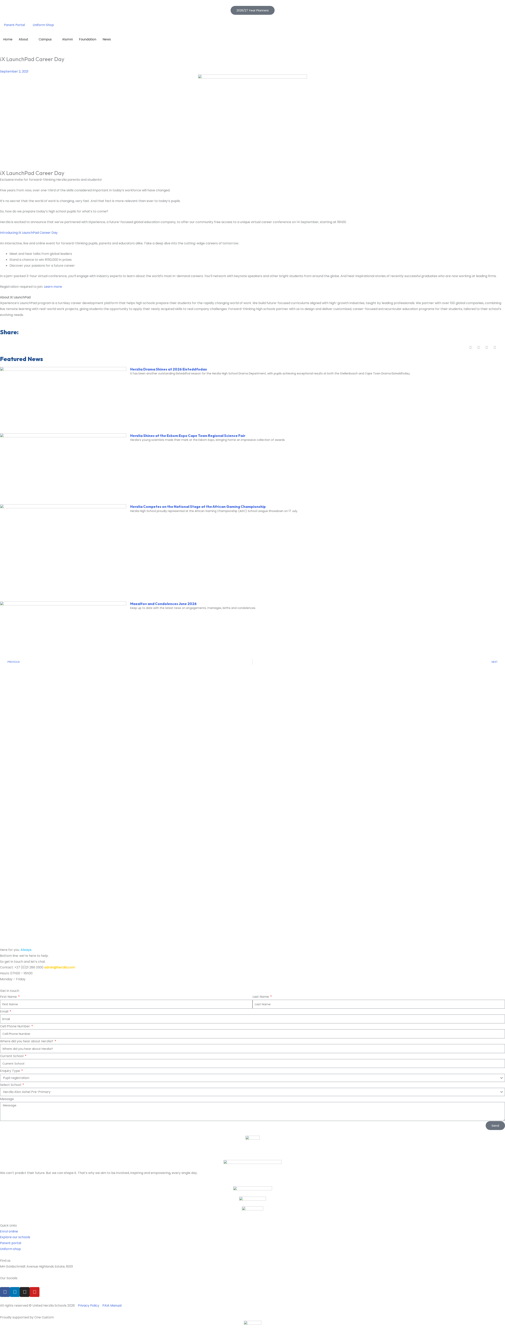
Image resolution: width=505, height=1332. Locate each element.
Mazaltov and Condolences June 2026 (163, 603)
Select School (11, 1085)
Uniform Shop (43, 25)
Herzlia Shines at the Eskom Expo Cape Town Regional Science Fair (187, 435)
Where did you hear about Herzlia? (27, 1041)
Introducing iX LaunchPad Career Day (29, 232)
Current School (12, 1056)
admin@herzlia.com (59, 967)
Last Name (261, 996)
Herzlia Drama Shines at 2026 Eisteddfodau (168, 369)
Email (4, 1011)
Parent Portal (14, 25)
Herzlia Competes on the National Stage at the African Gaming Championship (198, 506)
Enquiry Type (10, 1071)
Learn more (53, 286)
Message (7, 1099)
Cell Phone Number (15, 1026)
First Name (9, 996)
